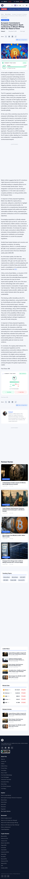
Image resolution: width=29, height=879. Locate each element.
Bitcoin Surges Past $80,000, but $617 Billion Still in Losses (17, 676)
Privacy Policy (4, 768)
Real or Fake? (4, 772)
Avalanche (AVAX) (5, 852)
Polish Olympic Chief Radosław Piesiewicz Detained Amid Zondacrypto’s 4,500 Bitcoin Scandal (13, 510)
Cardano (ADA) (4, 867)
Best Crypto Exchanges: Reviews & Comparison (11, 797)
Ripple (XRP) (3, 845)
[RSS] (12, 748)
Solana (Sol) (3, 854)
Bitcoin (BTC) (4, 836)
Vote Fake (21, 392)
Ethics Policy (4, 784)
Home (2, 14)
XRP (2, 865)
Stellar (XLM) (13, 580)
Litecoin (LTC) (21, 580)
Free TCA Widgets (5, 777)
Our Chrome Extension (6, 786)
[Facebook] (9, 36)
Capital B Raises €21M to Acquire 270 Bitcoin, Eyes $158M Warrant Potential (17, 653)
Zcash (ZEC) (3, 849)
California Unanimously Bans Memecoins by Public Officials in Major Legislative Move (16, 660)
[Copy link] (15, 36)
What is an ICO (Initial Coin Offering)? (9, 820)
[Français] (18, 5)
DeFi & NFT (22, 577)
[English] (15, 5)
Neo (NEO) (3, 856)
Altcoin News (4, 802)
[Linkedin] (12, 36)
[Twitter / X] (2, 748)
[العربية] (20, 5)
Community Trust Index (6, 779)
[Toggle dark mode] (23, 5)
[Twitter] (6, 36)
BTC (16, 269)
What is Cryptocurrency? (6, 818)
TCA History (3, 788)
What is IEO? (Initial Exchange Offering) (9, 822)
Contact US (3, 761)
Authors (2, 763)
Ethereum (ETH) (4, 838)
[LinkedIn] (9, 748)
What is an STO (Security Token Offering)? (10, 824)
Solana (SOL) (4, 863)
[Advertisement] (14, 160)
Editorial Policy (4, 765)
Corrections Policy (5, 781)
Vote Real (9, 392)
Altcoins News (6, 577)
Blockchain (3, 806)
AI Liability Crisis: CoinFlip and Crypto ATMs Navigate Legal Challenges (17, 671)
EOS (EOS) (3, 847)
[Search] (12, 5)
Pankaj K (10, 412)
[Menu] (26, 5)
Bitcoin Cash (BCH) (5, 843)
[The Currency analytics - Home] (2, 5)
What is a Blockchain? (6, 827)
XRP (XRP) (5, 580)
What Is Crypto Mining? (6, 795)
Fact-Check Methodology (6, 775)
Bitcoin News (8, 14)
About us (3, 759)
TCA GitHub (3, 770)
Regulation (3, 809)
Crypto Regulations (5, 829)
